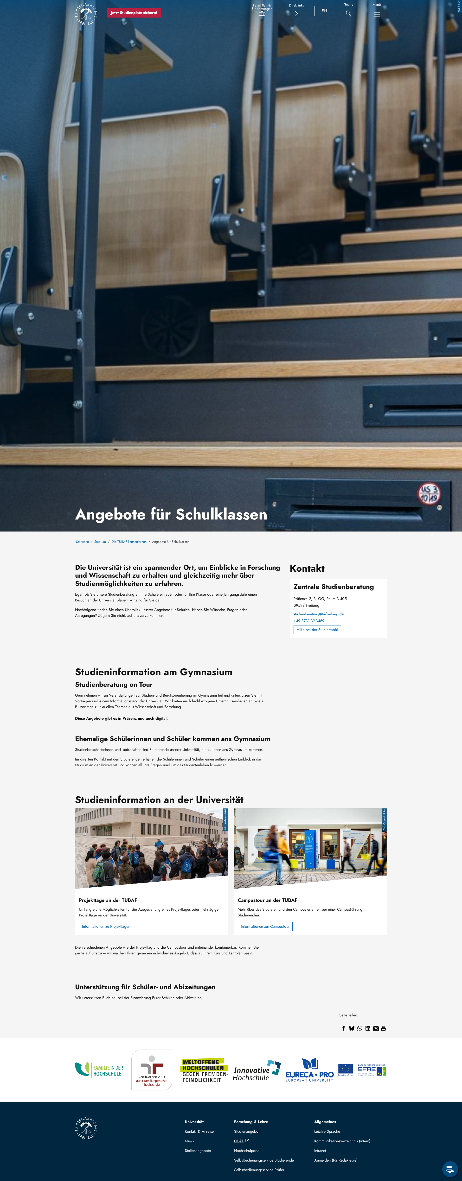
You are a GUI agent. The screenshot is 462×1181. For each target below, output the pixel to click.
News (189, 1141)
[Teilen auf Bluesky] (351, 1028)
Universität (194, 1122)
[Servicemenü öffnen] (450, 1169)
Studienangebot (246, 1131)
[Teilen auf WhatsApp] (360, 1028)
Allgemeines (325, 1122)
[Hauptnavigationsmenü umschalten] (376, 14)
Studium (100, 541)
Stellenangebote (198, 1150)
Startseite (82, 541)
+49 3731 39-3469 (309, 621)
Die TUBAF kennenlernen (129, 541)
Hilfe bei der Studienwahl (317, 629)
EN (324, 10)
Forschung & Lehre (251, 1122)
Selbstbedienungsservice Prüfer (259, 1170)
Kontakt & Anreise (199, 1131)
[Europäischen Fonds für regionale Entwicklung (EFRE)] (362, 1070)
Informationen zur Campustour (265, 926)
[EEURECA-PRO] (310, 1070)
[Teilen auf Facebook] (343, 1028)
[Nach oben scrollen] (450, 1149)
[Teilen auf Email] (376, 1028)
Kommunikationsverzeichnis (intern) (342, 1141)
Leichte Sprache (327, 1131)
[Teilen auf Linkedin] (368, 1028)
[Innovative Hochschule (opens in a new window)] (257, 1070)
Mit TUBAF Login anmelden (349, 1160)
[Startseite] (86, 14)
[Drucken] (383, 1028)
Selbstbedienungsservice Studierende (264, 1160)
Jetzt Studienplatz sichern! (134, 12)
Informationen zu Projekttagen (106, 926)
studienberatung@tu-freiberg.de (319, 614)
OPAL (239, 1141)
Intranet (320, 1150)
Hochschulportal (247, 1150)
